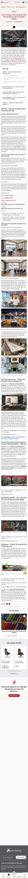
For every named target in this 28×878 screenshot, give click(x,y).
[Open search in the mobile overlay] (16, 2)
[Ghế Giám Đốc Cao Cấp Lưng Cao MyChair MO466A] (14, 653)
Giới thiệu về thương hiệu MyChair (11, 75)
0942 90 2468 (9, 195)
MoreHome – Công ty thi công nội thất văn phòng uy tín (12, 103)
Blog (8, 7)
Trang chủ (3, 7)
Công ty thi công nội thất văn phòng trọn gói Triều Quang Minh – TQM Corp (13, 92)
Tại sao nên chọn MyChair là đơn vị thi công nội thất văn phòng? (14, 78)
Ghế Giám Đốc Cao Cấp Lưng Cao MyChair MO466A (14, 663)
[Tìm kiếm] (15, 3)
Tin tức (12, 7)
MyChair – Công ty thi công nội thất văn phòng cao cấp (12, 72)
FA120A (8, 287)
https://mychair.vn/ (11, 200)
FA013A (3, 287)
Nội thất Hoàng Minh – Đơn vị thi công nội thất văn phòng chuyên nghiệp (13, 98)
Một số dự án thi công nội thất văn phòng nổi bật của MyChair (15, 82)
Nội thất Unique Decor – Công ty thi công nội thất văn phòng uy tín (13, 87)
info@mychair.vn (8, 198)
